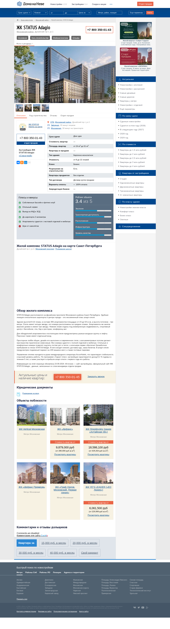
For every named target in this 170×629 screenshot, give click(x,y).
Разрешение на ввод (30, 393)
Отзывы (76, 38)
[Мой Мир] (25, 162)
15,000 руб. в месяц (53, 542)
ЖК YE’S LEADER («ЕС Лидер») (98, 488)
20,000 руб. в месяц (85, 542)
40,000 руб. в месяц (62, 552)
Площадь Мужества (109, 588)
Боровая (20, 593)
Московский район (25, 32)
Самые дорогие (127, 97)
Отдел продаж (145, 4)
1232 (58, 4)
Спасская (133, 583)
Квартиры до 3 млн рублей (132, 162)
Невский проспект (80, 593)
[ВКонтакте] (18, 162)
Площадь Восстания (109, 583)
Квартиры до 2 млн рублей (132, 154)
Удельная (133, 593)
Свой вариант (89, 552)
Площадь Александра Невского (114, 580)
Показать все (22, 599)
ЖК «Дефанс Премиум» (32, 487)
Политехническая (108, 591)
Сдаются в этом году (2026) (133, 126)
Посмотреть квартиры (65, 454)
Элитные (124, 219)
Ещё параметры (127, 109)
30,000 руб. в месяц (31, 552)
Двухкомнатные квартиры (131, 187)
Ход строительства (39, 38)
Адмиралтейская (23, 583)
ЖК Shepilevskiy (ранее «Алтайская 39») (98, 430)
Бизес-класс (125, 215)
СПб (52, 122)
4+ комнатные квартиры (131, 195)
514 (80, 4)
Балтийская (21, 588)
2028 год (124, 134)
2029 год (124, 138)
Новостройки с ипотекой (131, 85)
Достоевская (50, 583)
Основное (22, 38)
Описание (21, 115)
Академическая (23, 585)
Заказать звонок (96, 376)
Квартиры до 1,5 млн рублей (133, 150)
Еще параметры (136, 13)
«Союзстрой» (25, 156)
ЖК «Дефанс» (65, 429)
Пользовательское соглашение (65, 611)
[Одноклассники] (22, 162)
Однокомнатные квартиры (132, 183)
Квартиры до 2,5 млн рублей (133, 158)
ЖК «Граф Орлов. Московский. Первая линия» (65, 490)
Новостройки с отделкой (131, 105)
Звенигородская (51, 591)
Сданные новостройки (130, 121)
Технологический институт (140, 591)
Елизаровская (50, 585)
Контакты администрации (26, 611)
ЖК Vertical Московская (32, 429)
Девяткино (49, 580)
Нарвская (77, 591)
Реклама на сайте (45, 611)
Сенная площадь (136, 580)
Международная (79, 583)
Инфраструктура (60, 38)
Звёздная (55, 125)
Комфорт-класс (127, 211)
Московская (56, 128)
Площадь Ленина (108, 585)
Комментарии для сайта (32, 535)
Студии (123, 179)
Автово (19, 580)
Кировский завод (51, 593)
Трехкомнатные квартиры (132, 191)
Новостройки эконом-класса (133, 207)
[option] (65, 74)
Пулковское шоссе (63, 249)
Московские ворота (81, 588)
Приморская (106, 593)
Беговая (20, 591)
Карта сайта (83, 611)
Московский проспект (45, 249)
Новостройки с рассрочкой (132, 89)
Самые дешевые (127, 93)
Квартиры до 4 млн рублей (132, 166)
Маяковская (78, 580)
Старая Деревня (136, 588)
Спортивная (134, 585)
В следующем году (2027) (132, 130)
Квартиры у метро (128, 101)
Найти (149, 13)
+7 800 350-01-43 (99, 29)
